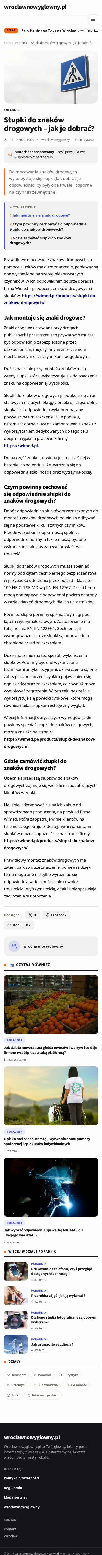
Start (7, 43)
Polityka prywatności (21, 1478)
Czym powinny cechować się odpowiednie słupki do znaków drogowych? (48, 226)
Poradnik (21, 43)
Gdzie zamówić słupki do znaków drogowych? (40, 240)
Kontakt (10, 1529)
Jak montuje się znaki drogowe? (41, 215)
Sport (16, 1395)
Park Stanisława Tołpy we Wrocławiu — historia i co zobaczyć (59, 30)
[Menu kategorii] (93, 19)
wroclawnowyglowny (55, 140)
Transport (19, 1375)
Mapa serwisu (15, 1497)
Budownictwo (48, 1385)
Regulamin (13, 1488)
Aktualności (79, 1385)
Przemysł (18, 1385)
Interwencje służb (45, 1395)
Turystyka (71, 1375)
